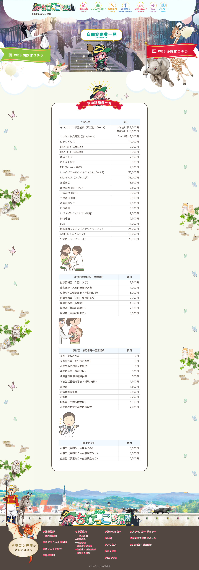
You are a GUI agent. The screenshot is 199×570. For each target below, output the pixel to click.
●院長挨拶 (49, 531)
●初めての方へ (113, 531)
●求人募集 (111, 551)
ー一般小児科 (81, 536)
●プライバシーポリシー (143, 531)
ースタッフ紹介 (50, 536)
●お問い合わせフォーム (143, 538)
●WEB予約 (111, 557)
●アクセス (111, 544)
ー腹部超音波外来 (83, 546)
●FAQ (108, 538)
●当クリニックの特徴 (55, 542)
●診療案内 (81, 531)
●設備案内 (49, 555)
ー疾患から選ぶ (82, 553)
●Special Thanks (141, 544)
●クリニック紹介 (52, 548)
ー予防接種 (80, 542)
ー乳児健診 (80, 539)
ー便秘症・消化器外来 (85, 549)
